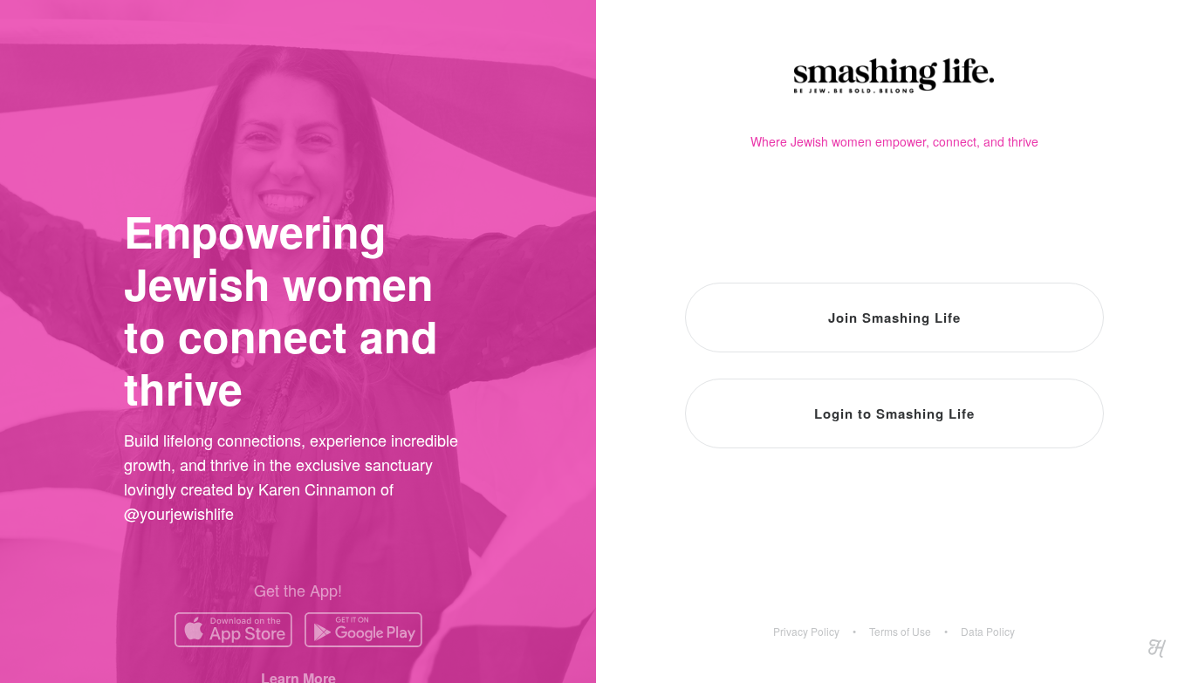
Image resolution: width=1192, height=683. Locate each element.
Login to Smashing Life (894, 413)
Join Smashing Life (894, 317)
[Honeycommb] (1157, 648)
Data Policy (988, 631)
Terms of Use (900, 631)
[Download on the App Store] (233, 629)
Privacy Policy (806, 631)
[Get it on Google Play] (363, 629)
